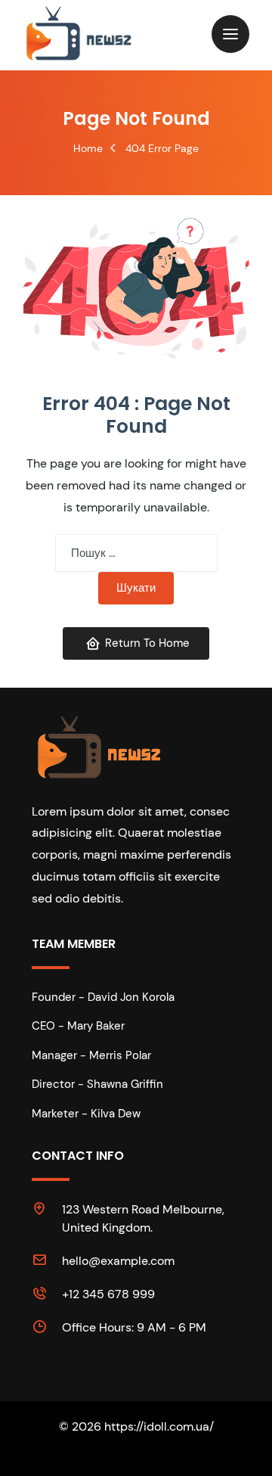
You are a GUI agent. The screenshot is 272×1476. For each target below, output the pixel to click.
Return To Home (147, 643)
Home (88, 148)
